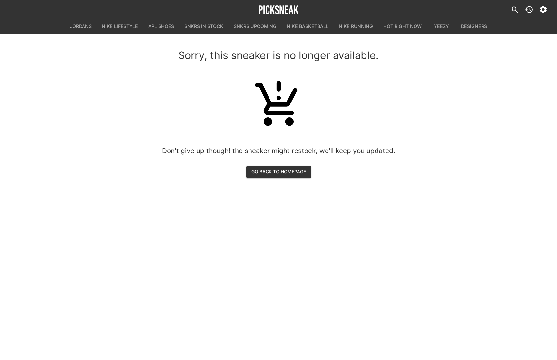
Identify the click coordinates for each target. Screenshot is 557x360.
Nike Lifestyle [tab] (120, 26)
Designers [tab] (474, 26)
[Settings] (543, 9)
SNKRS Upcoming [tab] (255, 26)
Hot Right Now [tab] (402, 26)
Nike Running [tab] (356, 26)
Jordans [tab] (81, 26)
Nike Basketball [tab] (307, 26)
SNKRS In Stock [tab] (203, 26)
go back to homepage (278, 171)
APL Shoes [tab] (161, 26)
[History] (529, 9)
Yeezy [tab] (441, 26)
